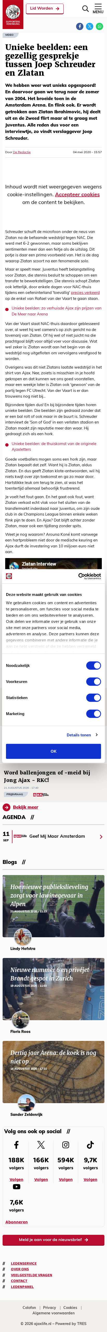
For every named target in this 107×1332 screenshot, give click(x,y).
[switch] (93, 682)
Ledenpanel (22, 1287)
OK (54, 751)
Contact (19, 1281)
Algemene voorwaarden (53, 1313)
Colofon (29, 1308)
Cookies (70, 1308)
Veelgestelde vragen (31, 1275)
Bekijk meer (25, 807)
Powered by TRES (70, 1324)
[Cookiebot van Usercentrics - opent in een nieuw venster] (78, 576)
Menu (98, 12)
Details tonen (79, 734)
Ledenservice (24, 1263)
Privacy (49, 1308)
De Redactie (22, 152)
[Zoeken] (85, 8)
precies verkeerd (85, 293)
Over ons (20, 1269)
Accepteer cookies (77, 195)
